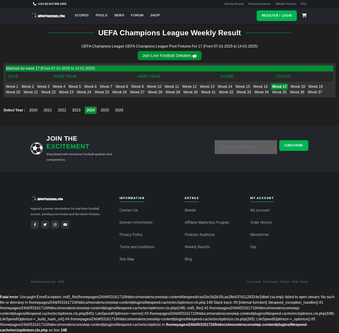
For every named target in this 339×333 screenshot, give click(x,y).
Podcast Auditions (259, 4)
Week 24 (84, 92)
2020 (33, 110)
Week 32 (226, 92)
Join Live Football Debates (166, 55)
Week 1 (12, 87)
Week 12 (189, 87)
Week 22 (48, 92)
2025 (105, 110)
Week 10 (154, 87)
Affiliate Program (285, 4)
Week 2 (27, 87)
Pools (101, 15)
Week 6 (90, 87)
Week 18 (298, 87)
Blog (188, 259)
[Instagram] (55, 224)
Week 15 (242, 87)
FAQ (303, 4)
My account (260, 210)
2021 (48, 110)
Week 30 (190, 92)
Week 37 (315, 92)
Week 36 (297, 92)
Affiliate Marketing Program (207, 222)
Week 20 (13, 92)
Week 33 (244, 92)
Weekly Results (234, 4)
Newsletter (259, 234)
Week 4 (59, 87)
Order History (261, 222)
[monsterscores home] (48, 16)
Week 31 (208, 92)
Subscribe (293, 145)
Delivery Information (135, 222)
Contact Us (128, 210)
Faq (253, 247)
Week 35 (279, 92)
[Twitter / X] (45, 224)
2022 (62, 110)
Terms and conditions (136, 247)
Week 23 (66, 92)
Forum (137, 15)
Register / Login (277, 15)
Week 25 (102, 92)
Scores (82, 15)
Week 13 (207, 87)
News (119, 15)
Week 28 (155, 92)
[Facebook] (35, 224)
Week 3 (43, 87)
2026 (119, 110)
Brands (190, 210)
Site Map (126, 259)
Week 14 (225, 87)
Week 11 (172, 87)
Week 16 (260, 87)
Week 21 (31, 92)
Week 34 (261, 92)
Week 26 (119, 92)
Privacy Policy (131, 234)
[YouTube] (65, 224)
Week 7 (106, 87)
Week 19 (315, 87)
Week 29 (173, 92)
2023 (76, 110)
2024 (90, 110)
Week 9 (137, 87)
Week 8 (122, 87)
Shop (155, 15)
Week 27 (137, 92)
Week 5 (74, 87)
